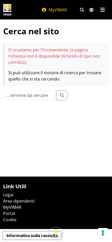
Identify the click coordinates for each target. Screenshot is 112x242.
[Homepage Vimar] (7, 9)
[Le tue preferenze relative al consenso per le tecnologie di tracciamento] (103, 233)
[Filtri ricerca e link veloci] (82, 10)
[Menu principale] (102, 10)
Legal (8, 195)
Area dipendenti (19, 201)
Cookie (9, 220)
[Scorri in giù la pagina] (56, 232)
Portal (9, 213)
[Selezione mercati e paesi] (91, 10)
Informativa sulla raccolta (32, 235)
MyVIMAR (57, 10)
